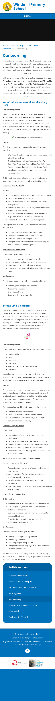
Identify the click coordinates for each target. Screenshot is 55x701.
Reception (7, 48)
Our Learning (17, 45)
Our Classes (33, 45)
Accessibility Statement (32, 641)
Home (5, 45)
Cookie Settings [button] (34, 644)
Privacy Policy (23, 644)
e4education (38, 638)
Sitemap (48, 641)
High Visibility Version (11, 641)
